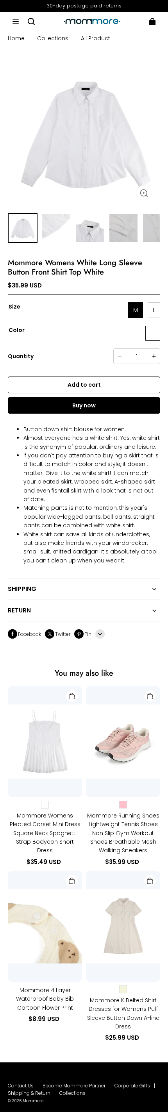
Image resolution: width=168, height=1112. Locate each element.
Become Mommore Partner (74, 1085)
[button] (15, 21)
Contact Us (21, 1085)
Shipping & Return (29, 1093)
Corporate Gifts (132, 1085)
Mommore (33, 1101)
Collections (72, 1093)
